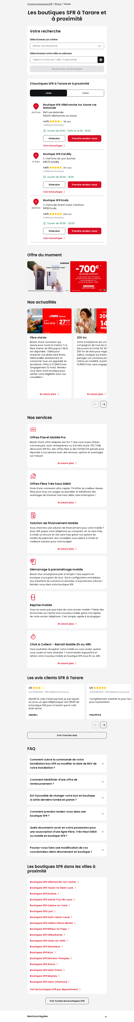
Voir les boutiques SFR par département (54, 989)
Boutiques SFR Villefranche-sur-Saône (53, 882)
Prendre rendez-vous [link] (84, 138)
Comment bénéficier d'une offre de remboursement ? (53, 782)
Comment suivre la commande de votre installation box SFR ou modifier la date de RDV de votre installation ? (63, 764)
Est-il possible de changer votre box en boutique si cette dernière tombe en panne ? (62, 798)
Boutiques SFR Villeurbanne (46, 934)
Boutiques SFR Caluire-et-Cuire (49, 905)
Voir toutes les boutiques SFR (67, 1001)
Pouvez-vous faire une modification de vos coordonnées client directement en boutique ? (61, 850)
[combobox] (63, 59)
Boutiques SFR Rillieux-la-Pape (48, 929)
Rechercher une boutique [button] (67, 69)
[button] (101, 59)
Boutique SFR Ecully (56, 200)
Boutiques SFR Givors (42, 964)
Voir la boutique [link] (52, 145)
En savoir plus (66, 463)
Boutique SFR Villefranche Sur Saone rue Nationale (69, 106)
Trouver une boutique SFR (39, 4)
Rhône (58, 4)
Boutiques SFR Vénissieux (45, 946)
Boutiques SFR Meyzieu (43, 976)
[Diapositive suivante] (103, 404)
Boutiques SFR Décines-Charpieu (49, 958)
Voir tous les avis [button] (67, 735)
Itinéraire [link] (54, 138)
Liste (48, 93)
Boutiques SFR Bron (41, 952)
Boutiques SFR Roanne (43, 893)
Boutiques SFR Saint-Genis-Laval (50, 917)
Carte (85, 93)
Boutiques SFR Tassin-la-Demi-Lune (51, 887)
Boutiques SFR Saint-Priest (46, 970)
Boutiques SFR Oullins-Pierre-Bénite (51, 923)
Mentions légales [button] (37, 1016)
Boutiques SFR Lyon (41, 911)
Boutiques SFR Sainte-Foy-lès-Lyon (51, 899)
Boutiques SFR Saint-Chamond (48, 981)
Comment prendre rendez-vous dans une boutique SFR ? (58, 814)
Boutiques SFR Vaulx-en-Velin (48, 940)
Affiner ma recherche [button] (45, 46)
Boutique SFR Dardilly (57, 154)
